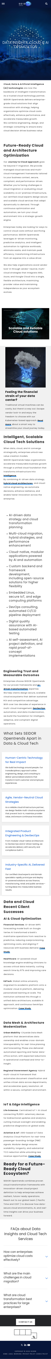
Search (46, 6)
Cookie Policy (42, 1354)
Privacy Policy (29, 1354)
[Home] (25, 4)
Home (5, 1354)
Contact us (25, 1322)
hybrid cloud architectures (18, 483)
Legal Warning (15, 1354)
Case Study (25, 1008)
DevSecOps (39, 708)
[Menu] (4, 4)
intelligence (10, 475)
